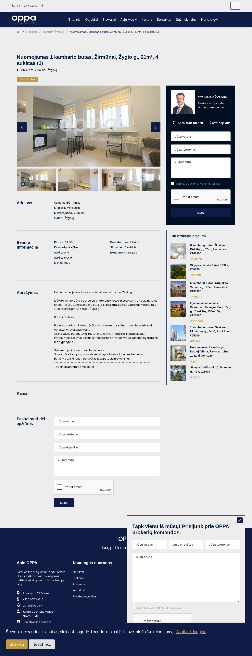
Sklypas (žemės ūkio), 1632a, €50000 (209, 267)
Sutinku (17, 644)
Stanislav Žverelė (53, 31)
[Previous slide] (22, 127)
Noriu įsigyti (210, 19)
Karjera (147, 19)
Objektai (91, 19)
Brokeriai (109, 19)
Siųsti (64, 503)
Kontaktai (164, 19)
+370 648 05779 (190, 123)
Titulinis (74, 19)
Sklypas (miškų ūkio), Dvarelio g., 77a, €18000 (210, 369)
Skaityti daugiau (191, 631)
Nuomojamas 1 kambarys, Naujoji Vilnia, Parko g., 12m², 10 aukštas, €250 (209, 351)
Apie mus (127, 19)
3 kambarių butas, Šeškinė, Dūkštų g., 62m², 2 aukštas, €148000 (208, 249)
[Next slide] (155, 127)
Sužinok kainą (186, 19)
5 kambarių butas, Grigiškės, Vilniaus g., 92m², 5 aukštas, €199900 (209, 287)
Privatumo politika (84, 596)
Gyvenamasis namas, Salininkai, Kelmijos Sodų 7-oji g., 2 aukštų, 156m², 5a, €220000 (210, 309)
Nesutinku (41, 644)
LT (235, 6)
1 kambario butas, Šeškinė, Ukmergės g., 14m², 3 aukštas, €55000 (210, 331)
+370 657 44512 (27, 6)
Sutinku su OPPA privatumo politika (198, 183)
